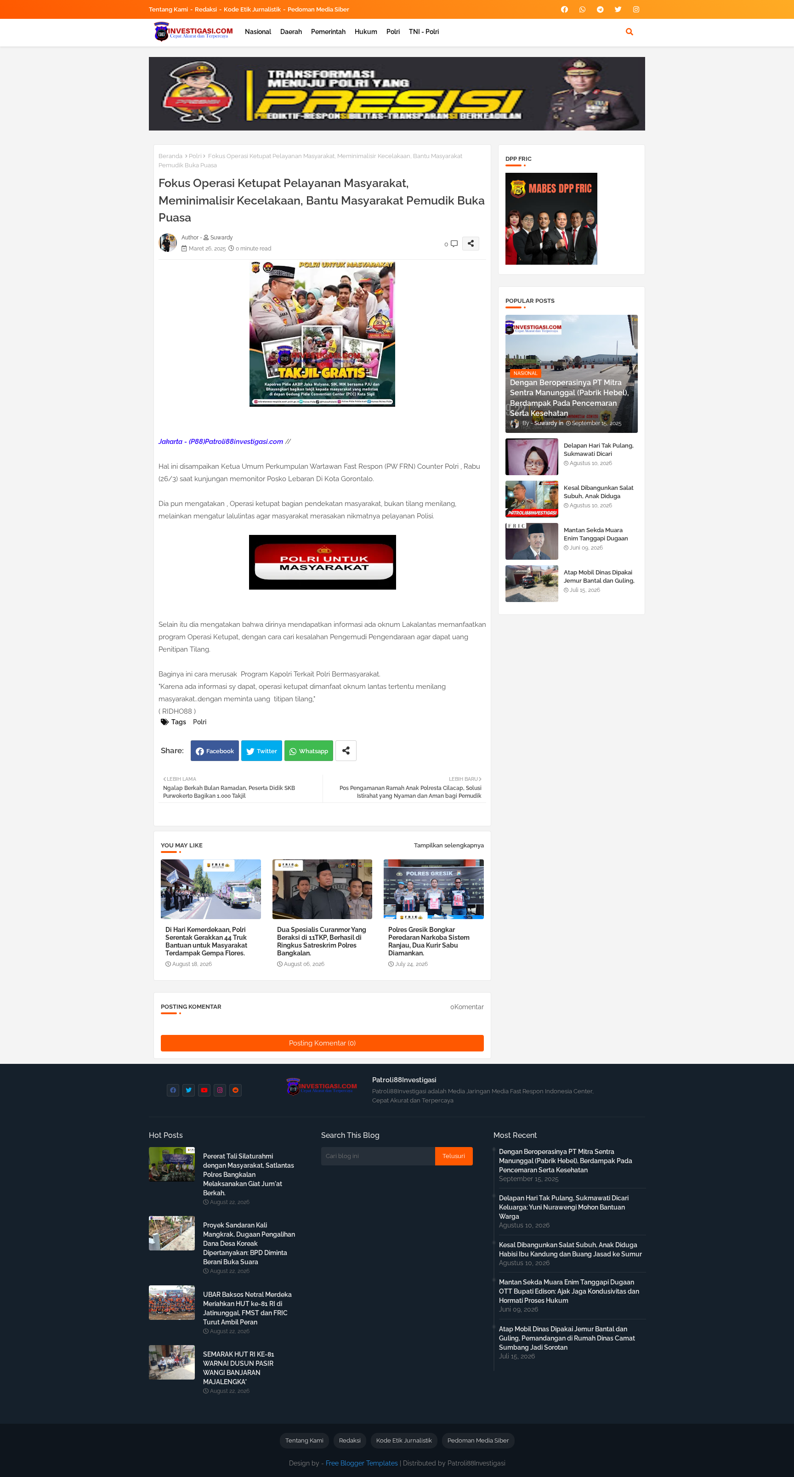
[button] (629, 32)
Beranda (170, 156)
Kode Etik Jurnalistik (252, 9)
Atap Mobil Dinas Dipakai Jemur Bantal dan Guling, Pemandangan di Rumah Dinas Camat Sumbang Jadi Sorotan (567, 1338)
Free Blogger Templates (362, 1463)
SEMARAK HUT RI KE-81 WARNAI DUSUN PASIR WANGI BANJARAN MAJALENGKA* (238, 1368)
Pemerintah (328, 31)
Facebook (220, 751)
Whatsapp (313, 751)
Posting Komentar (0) (322, 1043)
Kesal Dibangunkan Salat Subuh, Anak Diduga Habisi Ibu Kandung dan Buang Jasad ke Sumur (599, 500)
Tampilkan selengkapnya (449, 845)
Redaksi (206, 9)
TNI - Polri (424, 31)
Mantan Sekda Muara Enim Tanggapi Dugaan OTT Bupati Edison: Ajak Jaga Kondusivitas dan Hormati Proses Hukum (569, 1291)
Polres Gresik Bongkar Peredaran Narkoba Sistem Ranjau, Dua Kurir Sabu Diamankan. (429, 941)
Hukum (366, 31)
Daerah (291, 31)
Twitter (267, 751)
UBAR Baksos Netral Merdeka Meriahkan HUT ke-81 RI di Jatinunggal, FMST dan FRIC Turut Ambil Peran (247, 1308)
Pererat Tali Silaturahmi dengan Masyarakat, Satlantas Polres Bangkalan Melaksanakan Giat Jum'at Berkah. (248, 1175)
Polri (393, 31)
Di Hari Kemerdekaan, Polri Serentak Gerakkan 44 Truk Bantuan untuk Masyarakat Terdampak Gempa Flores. (206, 941)
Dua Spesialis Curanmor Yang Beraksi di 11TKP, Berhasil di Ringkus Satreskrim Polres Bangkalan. (321, 941)
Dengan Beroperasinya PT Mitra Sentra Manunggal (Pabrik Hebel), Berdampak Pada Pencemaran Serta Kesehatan (565, 1161)
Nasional (258, 31)
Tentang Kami (168, 9)
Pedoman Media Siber (318, 9)
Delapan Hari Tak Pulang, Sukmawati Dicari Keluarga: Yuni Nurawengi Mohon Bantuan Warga (600, 458)
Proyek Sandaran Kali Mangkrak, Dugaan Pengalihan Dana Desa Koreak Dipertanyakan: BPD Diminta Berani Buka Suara (249, 1243)
